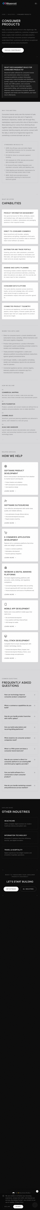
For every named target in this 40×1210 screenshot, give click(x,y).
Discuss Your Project (13, 50)
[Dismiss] (37, 1191)
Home (4, 14)
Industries (11, 14)
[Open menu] (36, 3)
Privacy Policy (19, 1202)
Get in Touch (11, 889)
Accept (18, 1206)
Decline (7, 1206)
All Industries (28, 889)
